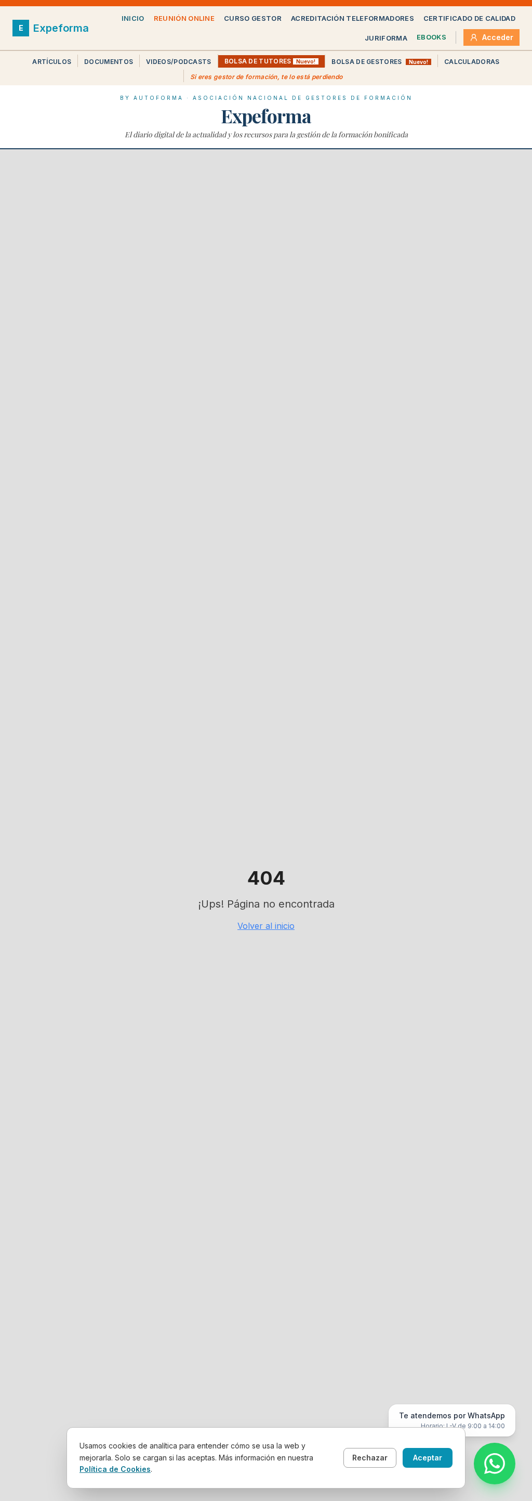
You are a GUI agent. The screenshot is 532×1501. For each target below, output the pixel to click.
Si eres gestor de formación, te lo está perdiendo (266, 77)
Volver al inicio (266, 926)
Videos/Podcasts (178, 62)
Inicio (133, 18)
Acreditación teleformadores (352, 18)
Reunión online (184, 18)
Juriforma (386, 38)
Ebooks (431, 37)
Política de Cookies (115, 1469)
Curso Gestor (253, 18)
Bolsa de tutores (270, 61)
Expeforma (266, 115)
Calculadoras (472, 62)
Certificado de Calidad (469, 18)
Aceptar (427, 1457)
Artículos (51, 62)
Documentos (108, 62)
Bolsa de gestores (379, 62)
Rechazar (370, 1457)
